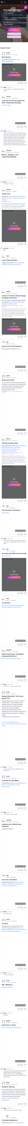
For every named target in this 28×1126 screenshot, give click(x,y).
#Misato (19, 658)
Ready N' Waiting (8, 1087)
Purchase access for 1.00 (14, 75)
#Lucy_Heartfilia (6, 605)
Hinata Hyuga (15, 305)
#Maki (3, 513)
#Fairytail (21, 262)
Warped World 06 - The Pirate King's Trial (12, 697)
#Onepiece (5, 884)
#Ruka (7, 513)
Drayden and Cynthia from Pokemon (12, 825)
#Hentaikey (19, 884)
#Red (9, 884)
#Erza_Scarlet (6, 722)
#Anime (15, 264)
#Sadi (7, 1027)
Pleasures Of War (8, 380)
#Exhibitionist (5, 1100)
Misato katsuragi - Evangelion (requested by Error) (13, 655)
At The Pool (6, 603)
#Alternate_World (21, 724)
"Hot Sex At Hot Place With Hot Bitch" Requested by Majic (13, 102)
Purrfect (5, 923)
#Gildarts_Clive (14, 722)
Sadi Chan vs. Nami (9, 1025)
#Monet (17, 882)
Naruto (9, 391)
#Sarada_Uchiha (6, 556)
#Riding (13, 724)
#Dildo (18, 447)
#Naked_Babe (13, 304)
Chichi (9, 305)
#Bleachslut (5, 929)
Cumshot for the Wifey (10, 780)
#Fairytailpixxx (20, 605)
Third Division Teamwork (11, 510)
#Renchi (10, 302)
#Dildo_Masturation (14, 449)
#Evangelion (12, 658)
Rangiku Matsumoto (13, 452)
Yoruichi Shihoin (11, 454)
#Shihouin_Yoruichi (7, 931)
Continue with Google (15, 33)
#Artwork (4, 264)
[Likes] (25, 83)
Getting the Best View (10, 443)
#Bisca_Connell (6, 785)
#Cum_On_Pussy (6, 724)
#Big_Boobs (5, 198)
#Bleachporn (19, 928)
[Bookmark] (22, 83)
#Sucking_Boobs (6, 451)
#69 (19, 59)
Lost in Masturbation (9, 260)
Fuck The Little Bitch (9, 880)
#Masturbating (21, 196)
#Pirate (4, 725)
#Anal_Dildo (5, 449)
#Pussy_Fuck (5, 658)
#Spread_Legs (6, 786)
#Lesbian (14, 451)
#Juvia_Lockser (6, 1098)
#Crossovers (16, 931)
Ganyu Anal (6, 194)
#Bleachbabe (12, 929)
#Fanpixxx (22, 198)
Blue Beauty (6, 57)
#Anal (14, 196)
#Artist (15, 886)
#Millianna (5, 987)
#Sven (19, 264)
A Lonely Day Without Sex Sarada (14, 553)
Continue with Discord (15, 36)
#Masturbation (14, 1098)
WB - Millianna (7, 985)
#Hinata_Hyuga (6, 105)
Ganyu (9, 201)
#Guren (18, 349)
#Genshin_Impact (14, 198)
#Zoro (15, 59)
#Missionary (22, 783)
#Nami (4, 1027)
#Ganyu (11, 196)
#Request (15, 302)
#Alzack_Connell (15, 785)
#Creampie (15, 783)
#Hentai (16, 262)
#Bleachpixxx (5, 447)
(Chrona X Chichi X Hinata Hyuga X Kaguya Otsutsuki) (14, 297)
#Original (10, 264)
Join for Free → (14, 30)
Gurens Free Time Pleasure (12, 346)
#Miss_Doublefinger (7, 61)
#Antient (4, 200)
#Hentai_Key (5, 304)
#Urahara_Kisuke (21, 929)
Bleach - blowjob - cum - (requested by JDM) (10, 156)
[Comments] (19, 83)
